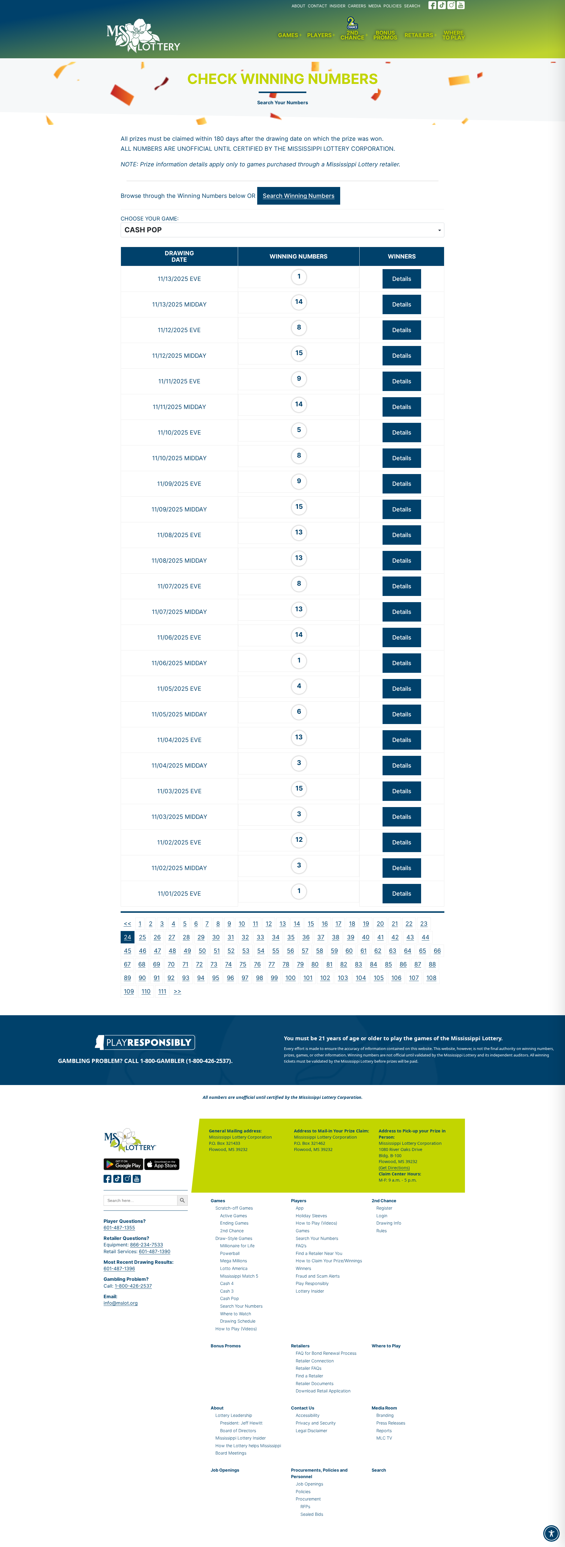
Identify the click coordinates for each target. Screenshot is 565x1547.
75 (243, 964)
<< (127, 923)
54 (261, 950)
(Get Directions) (394, 1167)
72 (199, 964)
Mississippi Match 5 (239, 1275)
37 (320, 937)
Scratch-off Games (234, 1207)
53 (246, 950)
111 (162, 991)
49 (187, 950)
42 (395, 937)
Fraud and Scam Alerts (318, 1275)
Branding (385, 1415)
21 (395, 923)
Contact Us (302, 1407)
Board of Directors (238, 1430)
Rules (381, 1230)
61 (363, 950)
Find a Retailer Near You (319, 1253)
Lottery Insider (310, 1290)
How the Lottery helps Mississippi (248, 1445)
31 (230, 937)
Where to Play (453, 35)
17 (338, 923)
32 (245, 937)
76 (257, 964)
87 (417, 964)
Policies (303, 1491)
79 (300, 964)
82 (343, 964)
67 (127, 964)
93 (186, 977)
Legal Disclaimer (311, 1430)
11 (255, 923)
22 (409, 923)
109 (129, 991)
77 (271, 964)
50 (202, 950)
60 (349, 950)
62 (377, 950)
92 (171, 977)
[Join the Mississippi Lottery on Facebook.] (432, 5)
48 (172, 950)
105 (379, 977)
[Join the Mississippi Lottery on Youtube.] (461, 5)
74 (228, 964)
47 (157, 950)
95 (215, 977)
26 (157, 937)
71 (185, 964)
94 (201, 977)
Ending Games (234, 1222)
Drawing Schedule (237, 1321)
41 (380, 937)
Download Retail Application (323, 1390)
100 (290, 977)
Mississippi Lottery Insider (240, 1437)
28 (186, 937)
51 (217, 950)
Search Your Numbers (282, 102)
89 (127, 977)
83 (358, 964)
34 (276, 937)
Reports (384, 1430)
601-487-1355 (119, 1227)
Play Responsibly (312, 1283)
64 (407, 950)
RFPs (305, 1506)
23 (424, 923)
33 (260, 937)
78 (285, 964)
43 (410, 937)
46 (142, 950)
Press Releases (390, 1422)
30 (216, 937)
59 (334, 950)
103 (343, 977)
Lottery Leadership (233, 1415)
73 (213, 964)
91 (157, 977)
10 (242, 923)
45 (127, 950)
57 (305, 950)
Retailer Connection (315, 1360)
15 (311, 923)
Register (384, 1207)
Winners (303, 1268)
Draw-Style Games (233, 1238)
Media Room (384, 1407)
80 (315, 964)
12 (269, 923)
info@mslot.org (121, 1303)
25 (142, 937)
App (300, 1207)
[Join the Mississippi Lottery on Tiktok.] (117, 1179)
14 (297, 923)
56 (290, 950)
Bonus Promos (385, 35)
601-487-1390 (154, 1251)
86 (403, 964)
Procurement (308, 1498)
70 (171, 964)
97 (245, 977)
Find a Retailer (309, 1375)
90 (142, 977)
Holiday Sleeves (311, 1215)
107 (414, 977)
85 (388, 964)
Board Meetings (230, 1452)
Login (381, 1215)
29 (201, 937)
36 (306, 937)
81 (329, 964)
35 (291, 937)
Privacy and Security (316, 1422)
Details (401, 278)
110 (146, 991)
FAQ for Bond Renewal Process (326, 1353)
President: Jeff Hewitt (241, 1422)
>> (177, 991)
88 (432, 964)
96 (230, 977)
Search (379, 1470)
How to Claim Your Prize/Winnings (329, 1260)
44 (425, 937)
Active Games (233, 1215)
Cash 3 (227, 1290)
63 (392, 950)
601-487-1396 (119, 1268)
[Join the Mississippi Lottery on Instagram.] (451, 5)
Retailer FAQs (308, 1368)
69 (156, 964)
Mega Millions (233, 1260)
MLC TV (384, 1437)
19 (366, 923)
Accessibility (308, 1415)
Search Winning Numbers (299, 195)
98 (259, 977)
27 (171, 937)
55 (275, 950)
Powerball (230, 1253)
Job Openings (225, 1470)
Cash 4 (227, 1283)
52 (231, 950)
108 (431, 977)
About (217, 1407)
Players (319, 35)
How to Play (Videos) (236, 1328)
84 (373, 964)
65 (422, 950)
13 (283, 923)
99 (274, 977)
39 (350, 937)
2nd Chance (352, 35)
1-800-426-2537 (133, 1286)
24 (127, 937)
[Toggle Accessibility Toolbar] (551, 1533)
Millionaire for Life (237, 1245)
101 (308, 977)
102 (325, 977)
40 (366, 937)
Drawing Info (388, 1222)
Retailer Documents (314, 1383)
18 (352, 923)
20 (380, 923)
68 (141, 964)
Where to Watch (235, 1313)
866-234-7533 (146, 1245)
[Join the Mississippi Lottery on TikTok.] (442, 5)
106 (396, 977)
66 (437, 950)
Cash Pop (229, 1298)
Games (288, 35)
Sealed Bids (311, 1514)
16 (325, 923)
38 (335, 937)
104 (361, 977)
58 (319, 950)
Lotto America (233, 1268)
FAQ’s (301, 1245)
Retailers (419, 35)
